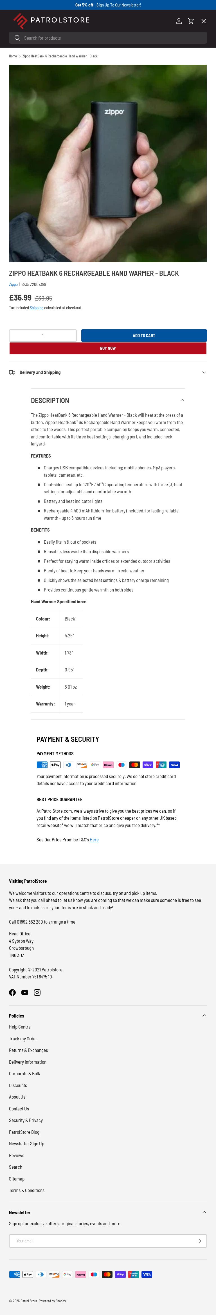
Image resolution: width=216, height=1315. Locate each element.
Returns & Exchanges (28, 1050)
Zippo (13, 284)
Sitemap (16, 1178)
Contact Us (19, 1108)
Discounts (18, 1085)
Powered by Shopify (52, 1301)
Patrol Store (29, 1301)
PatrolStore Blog (24, 1132)
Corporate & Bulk (24, 1073)
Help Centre (20, 1026)
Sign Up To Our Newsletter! (118, 4)
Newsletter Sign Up (26, 1143)
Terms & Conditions (26, 1190)
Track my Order (23, 1038)
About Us (17, 1096)
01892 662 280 (30, 921)
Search (15, 1167)
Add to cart (144, 335)
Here (94, 839)
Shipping (36, 307)
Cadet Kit (23, 185)
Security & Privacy (26, 1120)
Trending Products (32, 206)
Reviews (16, 1155)
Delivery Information (27, 1062)
